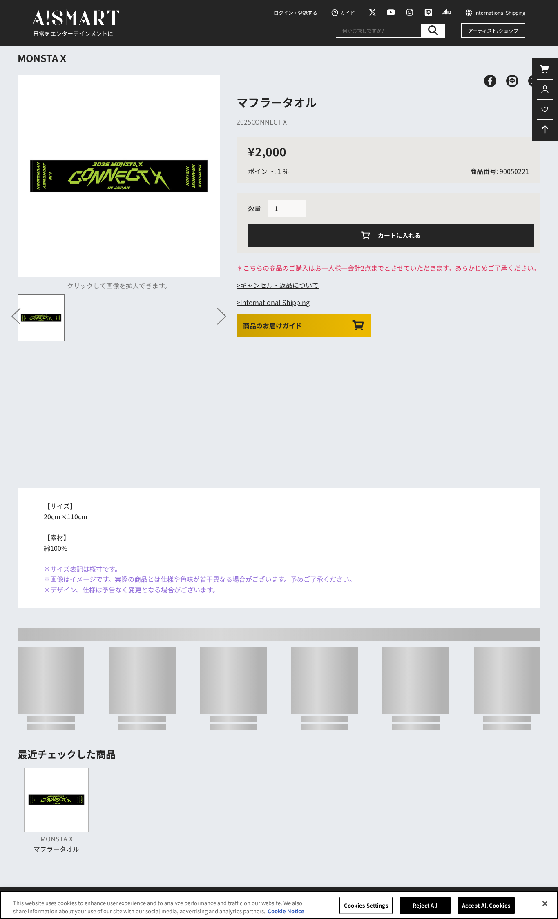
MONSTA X (42, 58)
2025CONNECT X (262, 122)
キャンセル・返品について (279, 285)
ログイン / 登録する (295, 12)
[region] (279, 905)
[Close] (545, 904)
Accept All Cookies (486, 905)
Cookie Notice (286, 911)
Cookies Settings (366, 905)
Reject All (425, 905)
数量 (254, 208)
